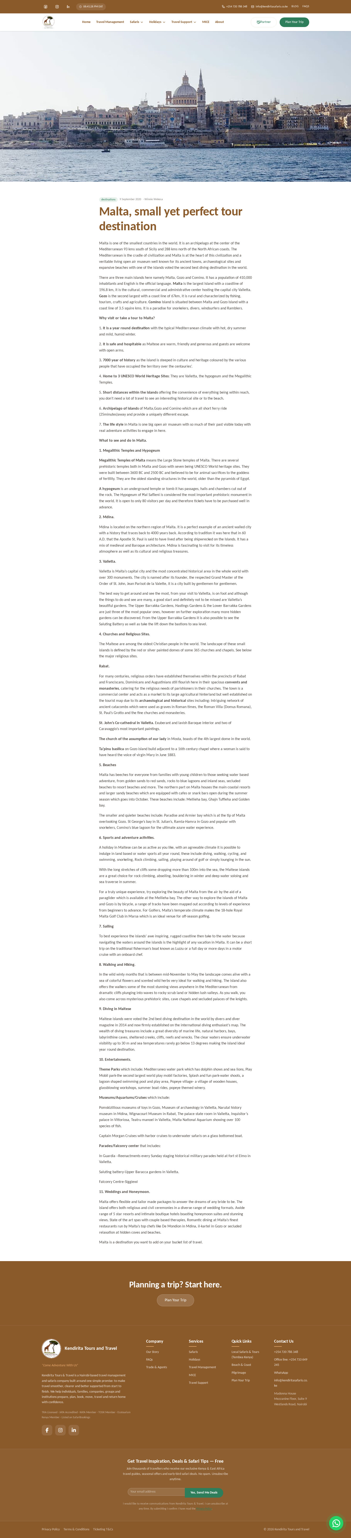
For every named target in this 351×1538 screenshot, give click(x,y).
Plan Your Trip (241, 1380)
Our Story (152, 1352)
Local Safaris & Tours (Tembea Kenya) (245, 1354)
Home (86, 22)
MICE (205, 22)
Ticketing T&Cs (103, 1529)
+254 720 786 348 (236, 6)
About (219, 22)
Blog (295, 6)
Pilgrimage (239, 1373)
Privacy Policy (204, 1508)
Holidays (155, 22)
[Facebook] (45, 7)
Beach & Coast (241, 1365)
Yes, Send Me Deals (204, 1492)
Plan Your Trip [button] (294, 22)
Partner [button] (266, 22)
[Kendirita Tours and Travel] (48, 22)
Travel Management (110, 22)
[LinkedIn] (68, 7)
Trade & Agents (156, 1367)
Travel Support (181, 22)
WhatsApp (281, 1373)
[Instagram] (57, 7)
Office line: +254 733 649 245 (290, 1362)
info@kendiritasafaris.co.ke (272, 6)
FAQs (306, 6)
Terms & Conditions (76, 1529)
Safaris (134, 22)
